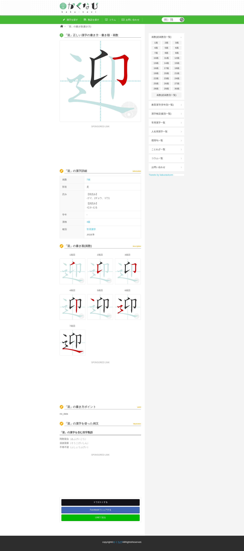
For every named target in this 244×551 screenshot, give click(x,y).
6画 (177, 48)
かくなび (117, 542)
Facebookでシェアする (100, 510)
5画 (166, 48)
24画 (176, 78)
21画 (176, 73)
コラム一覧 (157, 158)
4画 (156, 48)
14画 (166, 63)
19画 (156, 73)
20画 (166, 73)
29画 (166, 88)
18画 (176, 68)
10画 (156, 58)
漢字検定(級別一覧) (161, 113)
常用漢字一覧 (158, 122)
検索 (182, 20)
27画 (176, 83)
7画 (88, 179)
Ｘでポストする (100, 502)
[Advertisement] (100, 145)
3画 (177, 42)
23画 (166, 78)
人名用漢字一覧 (159, 131)
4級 (88, 222)
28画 (156, 88)
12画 (176, 58)
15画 (176, 63)
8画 (166, 53)
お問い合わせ (158, 167)
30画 (176, 88)
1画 (156, 42)
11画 (166, 58)
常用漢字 (91, 229)
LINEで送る (100, 517)
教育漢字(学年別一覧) (162, 104)
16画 (156, 68)
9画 (177, 53)
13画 (156, 63)
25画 (156, 83)
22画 (156, 78)
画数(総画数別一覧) (166, 95)
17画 (166, 68)
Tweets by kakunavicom (161, 175)
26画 (166, 83)
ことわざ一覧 (158, 149)
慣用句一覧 (157, 140)
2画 (166, 42)
